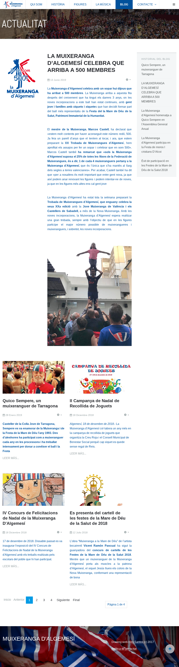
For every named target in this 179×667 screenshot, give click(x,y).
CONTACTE (145, 4)
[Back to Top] (169, 648)
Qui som (36, 4)
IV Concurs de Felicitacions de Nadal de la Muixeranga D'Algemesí (30, 518)
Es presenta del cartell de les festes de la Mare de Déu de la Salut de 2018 (98, 518)
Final (76, 600)
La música (103, 4)
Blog (124, 4)
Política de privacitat (124, 648)
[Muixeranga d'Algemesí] (13, 4)
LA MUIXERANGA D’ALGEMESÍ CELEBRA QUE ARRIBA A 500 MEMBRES (85, 63)
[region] (89, 24)
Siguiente (63, 600)
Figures (80, 4)
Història (58, 4)
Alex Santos (136, 641)
